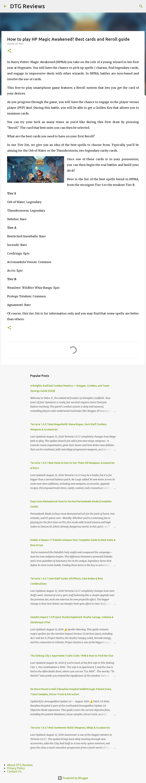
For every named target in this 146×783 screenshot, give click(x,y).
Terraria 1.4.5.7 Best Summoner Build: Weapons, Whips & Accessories (70, 727)
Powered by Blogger (75, 778)
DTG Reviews (27, 6)
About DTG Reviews (20, 765)
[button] (9, 51)
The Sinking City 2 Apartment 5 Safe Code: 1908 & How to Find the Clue (71, 655)
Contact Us (14, 771)
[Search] (141, 6)
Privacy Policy (16, 768)
